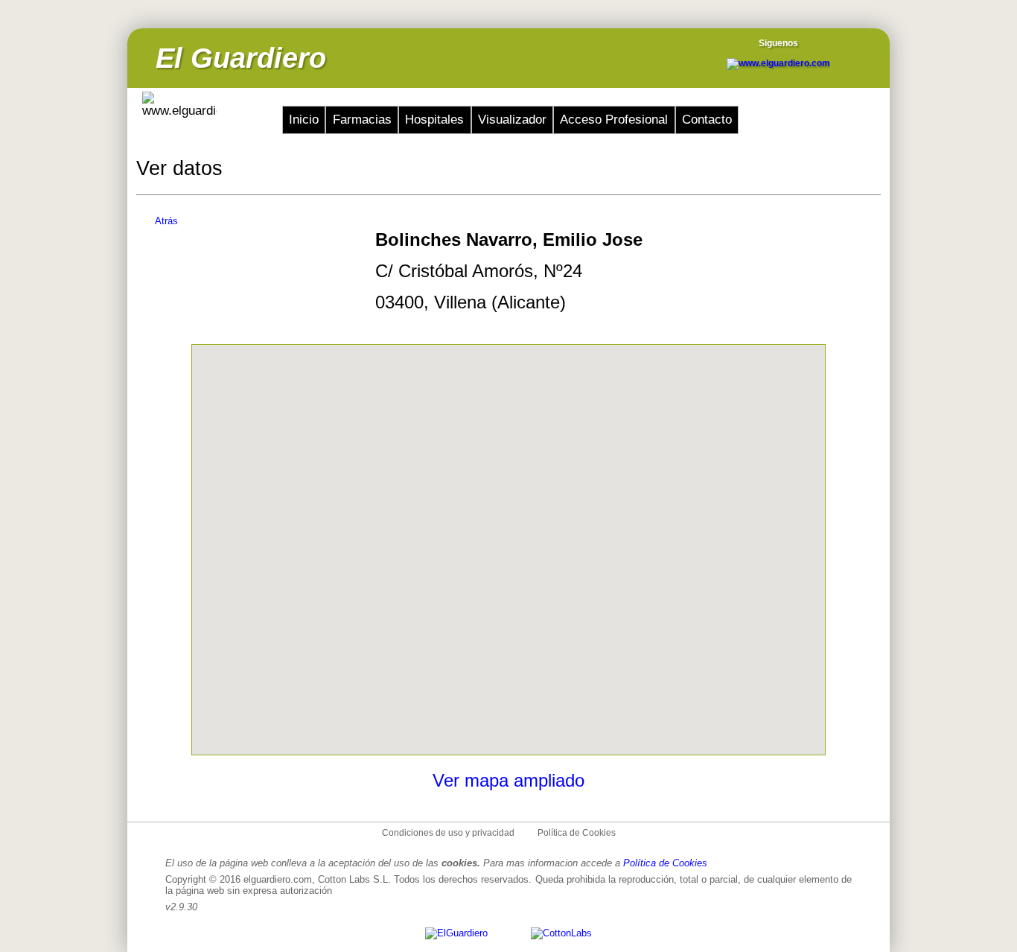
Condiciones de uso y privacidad (448, 833)
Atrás (166, 220)
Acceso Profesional (614, 119)
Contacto (707, 119)
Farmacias (362, 119)
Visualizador (512, 119)
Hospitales (434, 119)
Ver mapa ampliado (508, 780)
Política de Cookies (577, 833)
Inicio (304, 119)
